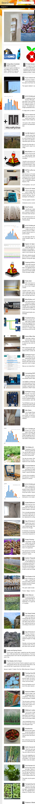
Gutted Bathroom (30, 502)
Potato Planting (29, 539)
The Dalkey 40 (29, 447)
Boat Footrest (29, 207)
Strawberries (28, 728)
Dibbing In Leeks (30, 710)
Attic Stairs (28, 410)
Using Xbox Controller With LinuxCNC (13, 65)
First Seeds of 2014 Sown (14, 661)
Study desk (28, 281)
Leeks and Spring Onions (14, 650)
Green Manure (29, 595)
